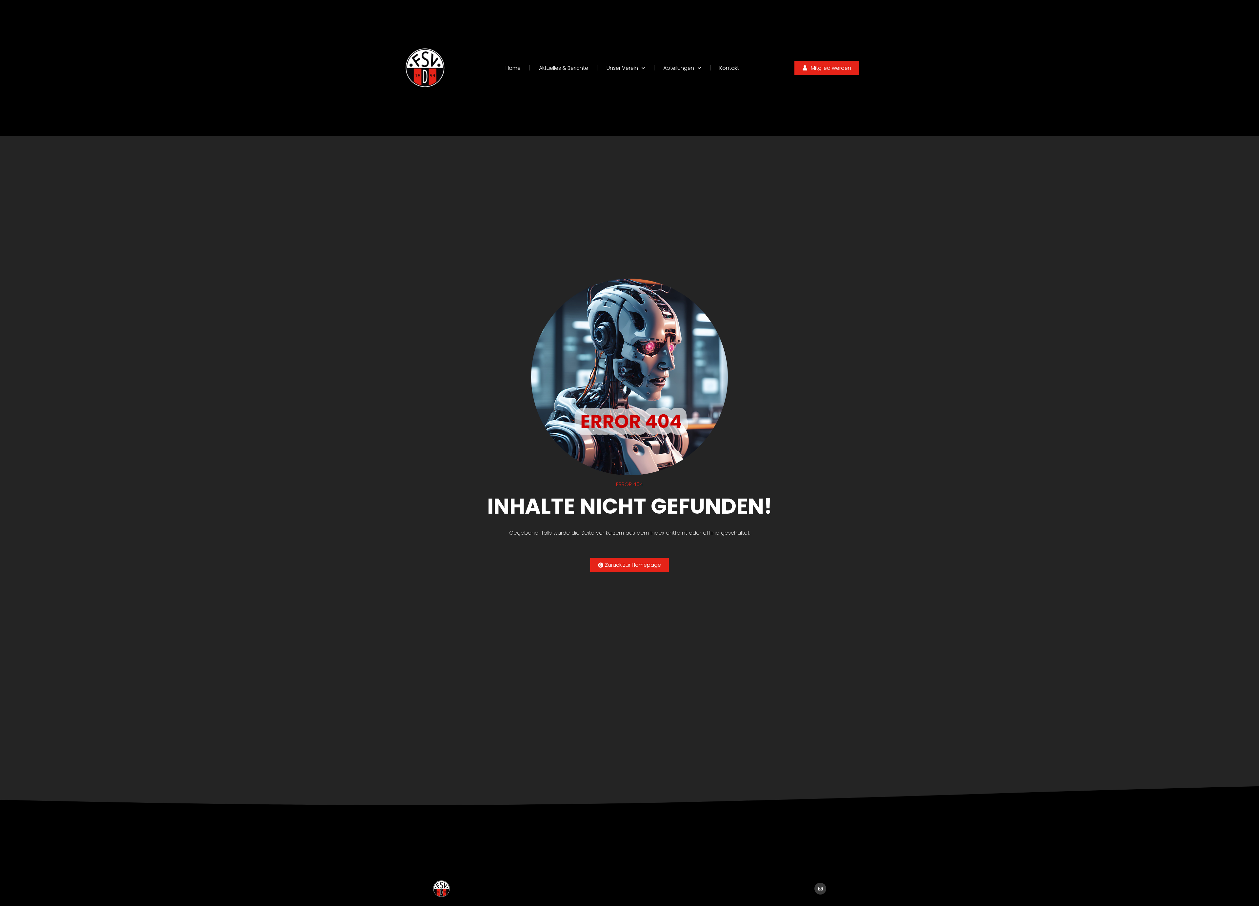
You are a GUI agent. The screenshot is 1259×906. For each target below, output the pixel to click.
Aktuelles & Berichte (563, 68)
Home (513, 68)
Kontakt (729, 68)
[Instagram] (820, 889)
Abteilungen (678, 68)
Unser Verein (622, 68)
